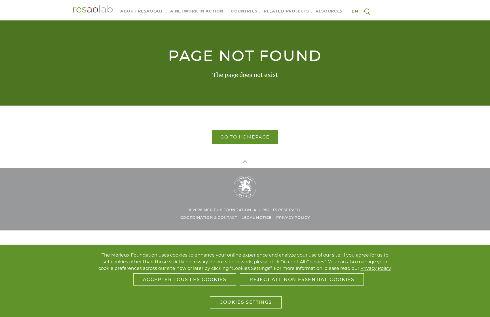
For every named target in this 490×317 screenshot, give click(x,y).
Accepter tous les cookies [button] (185, 279)
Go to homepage (245, 137)
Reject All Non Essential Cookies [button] (302, 279)
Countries (244, 11)
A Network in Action (196, 11)
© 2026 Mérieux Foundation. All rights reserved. (245, 210)
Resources (329, 11)
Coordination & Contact (208, 218)
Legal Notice (257, 218)
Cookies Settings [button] (245, 302)
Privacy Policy (293, 218)
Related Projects (286, 11)
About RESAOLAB (141, 11)
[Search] (367, 11)
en (355, 11)
